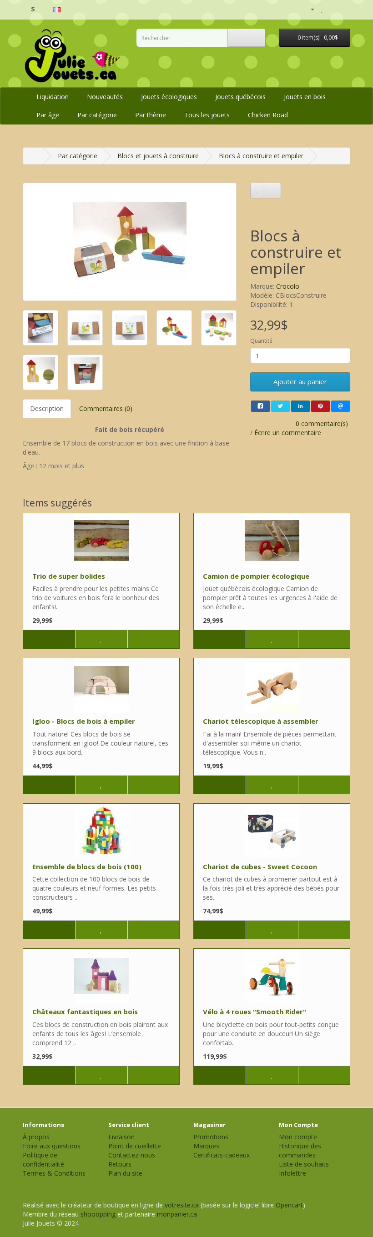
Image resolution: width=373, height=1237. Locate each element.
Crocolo (287, 286)
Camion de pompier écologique (256, 576)
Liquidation (52, 96)
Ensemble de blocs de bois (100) (86, 866)
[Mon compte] (308, 9)
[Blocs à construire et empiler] (130, 242)
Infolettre (292, 1173)
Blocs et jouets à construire (158, 155)
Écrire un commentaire (287, 432)
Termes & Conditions (54, 1173)
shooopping (98, 1214)
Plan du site (125, 1173)
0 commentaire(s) (322, 423)
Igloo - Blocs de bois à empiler (83, 721)
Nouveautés (105, 96)
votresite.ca (182, 1205)
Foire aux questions (52, 1146)
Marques (206, 1146)
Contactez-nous (131, 1155)
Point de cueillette (134, 1146)
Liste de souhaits (304, 1164)
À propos (36, 1136)
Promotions (210, 1136)
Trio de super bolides (68, 576)
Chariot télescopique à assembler (260, 721)
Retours (119, 1164)
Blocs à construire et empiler (261, 155)
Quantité (261, 341)
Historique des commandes (300, 1150)
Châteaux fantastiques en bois (85, 1011)
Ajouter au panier (300, 381)
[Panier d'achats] (331, 9)
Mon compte (298, 1136)
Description (47, 408)
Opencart (289, 1205)
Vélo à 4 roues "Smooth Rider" (254, 1011)
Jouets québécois (240, 96)
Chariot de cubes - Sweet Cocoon (260, 866)
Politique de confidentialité (43, 1159)
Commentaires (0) (105, 408)
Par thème (150, 114)
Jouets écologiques (169, 96)
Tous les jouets (207, 114)
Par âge (47, 114)
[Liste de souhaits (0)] (322, 9)
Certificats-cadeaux (221, 1155)
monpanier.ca (177, 1214)
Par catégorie (97, 114)
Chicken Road (268, 114)
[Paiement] (343, 9)
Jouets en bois (305, 96)
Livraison (121, 1136)
